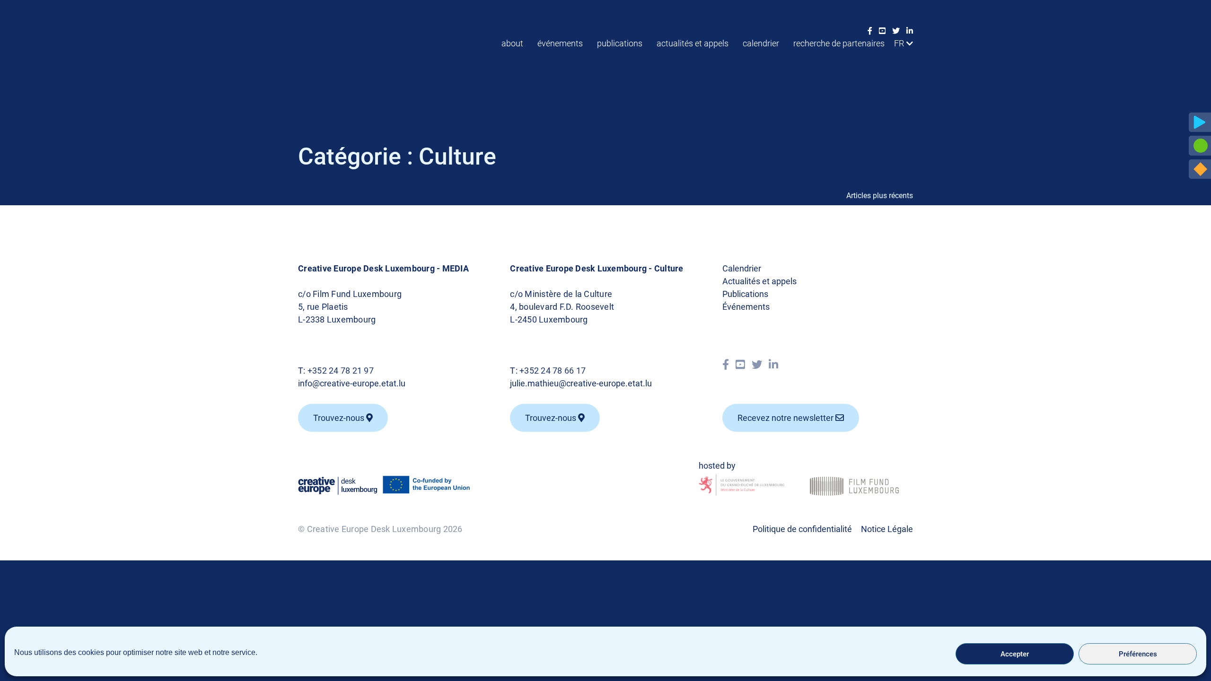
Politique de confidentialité (802, 529)
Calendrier (761, 43)
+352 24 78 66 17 (552, 370)
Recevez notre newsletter (786, 418)
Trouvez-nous (339, 418)
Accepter (1014, 654)
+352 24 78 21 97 (340, 370)
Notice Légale (887, 529)
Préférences (1138, 654)
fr (899, 43)
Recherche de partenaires (839, 43)
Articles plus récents (879, 195)
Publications (619, 43)
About (512, 43)
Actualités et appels (692, 43)
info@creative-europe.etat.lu (351, 383)
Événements (560, 43)
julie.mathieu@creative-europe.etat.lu (581, 383)
